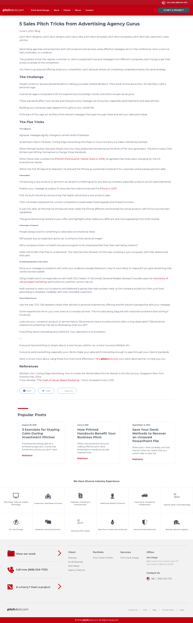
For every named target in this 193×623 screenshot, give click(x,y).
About (78, 10)
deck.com (90, 620)
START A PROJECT (174, 10)
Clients (67, 10)
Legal (182, 610)
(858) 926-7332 (177, 3)
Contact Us (132, 610)
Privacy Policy (168, 610)
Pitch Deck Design (40, 10)
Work (56, 10)
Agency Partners (76, 570)
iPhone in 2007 (108, 188)
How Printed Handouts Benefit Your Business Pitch (96, 433)
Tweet (48, 391)
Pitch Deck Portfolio (103, 558)
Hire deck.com (107, 359)
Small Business (75, 562)
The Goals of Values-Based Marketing (58, 380)
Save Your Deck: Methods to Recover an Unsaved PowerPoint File (149, 435)
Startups (72, 558)
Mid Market (74, 566)
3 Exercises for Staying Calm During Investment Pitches (40, 433)
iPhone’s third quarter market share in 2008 (80, 159)
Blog (155, 610)
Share (29, 391)
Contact (89, 10)
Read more (27, 455)
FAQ (145, 610)
